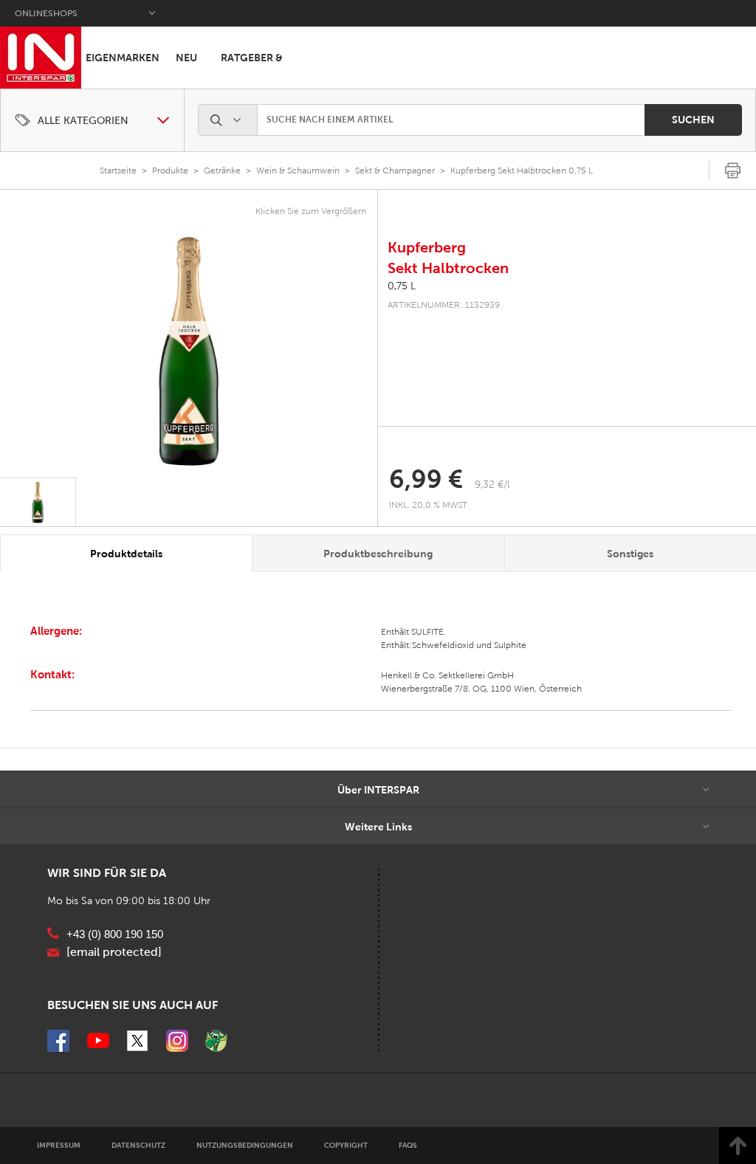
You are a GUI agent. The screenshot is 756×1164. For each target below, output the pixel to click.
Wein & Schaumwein (298, 170)
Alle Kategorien (83, 120)
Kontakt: (52, 674)
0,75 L (402, 286)
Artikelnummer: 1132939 (444, 305)
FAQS (408, 1145)
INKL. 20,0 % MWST (429, 505)
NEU (186, 57)
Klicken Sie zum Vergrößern (310, 211)
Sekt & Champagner (395, 170)
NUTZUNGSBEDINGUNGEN (244, 1145)
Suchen (693, 119)
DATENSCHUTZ (138, 1145)
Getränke (222, 170)
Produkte (170, 170)
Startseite (118, 170)
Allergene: (56, 630)
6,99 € (426, 479)
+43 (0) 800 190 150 (114, 934)
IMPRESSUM (58, 1145)
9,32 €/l (492, 484)
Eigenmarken (122, 57)
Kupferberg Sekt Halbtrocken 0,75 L (521, 170)
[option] (188, 351)
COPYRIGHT (346, 1145)
